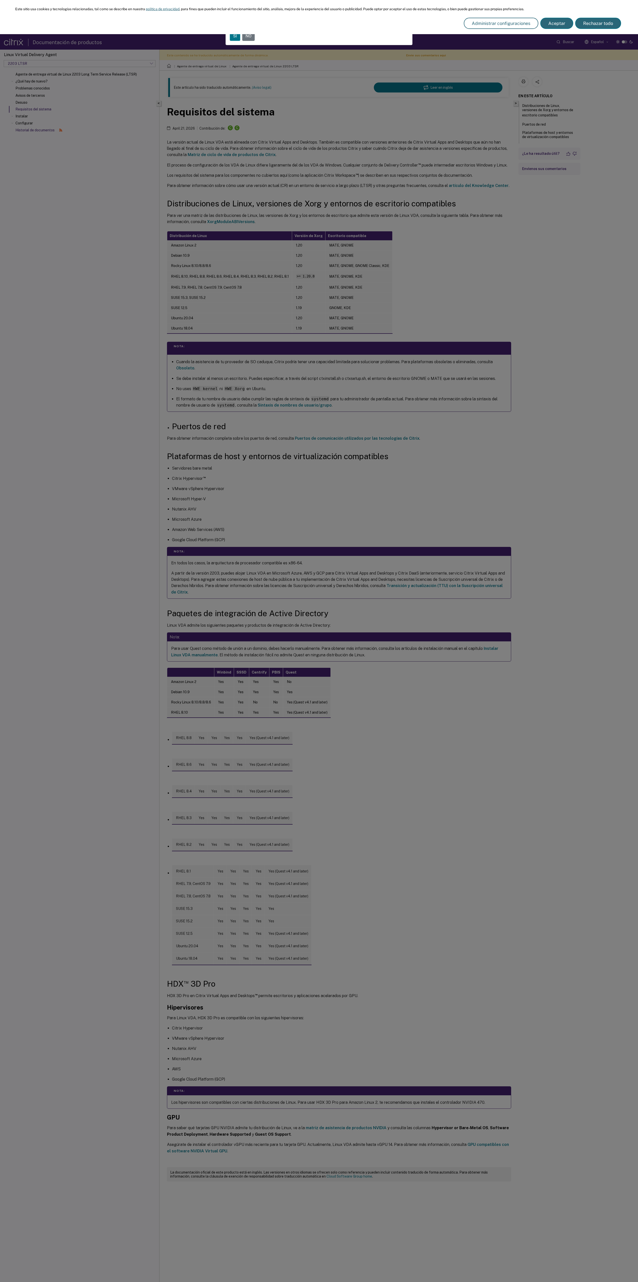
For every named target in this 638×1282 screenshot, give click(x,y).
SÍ (235, 36)
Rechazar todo (598, 23)
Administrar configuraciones (501, 23)
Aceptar (556, 23)
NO (248, 36)
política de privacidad (162, 9)
